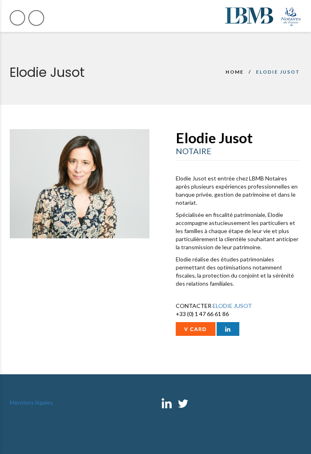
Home (235, 72)
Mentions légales (31, 402)
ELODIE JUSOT (232, 305)
